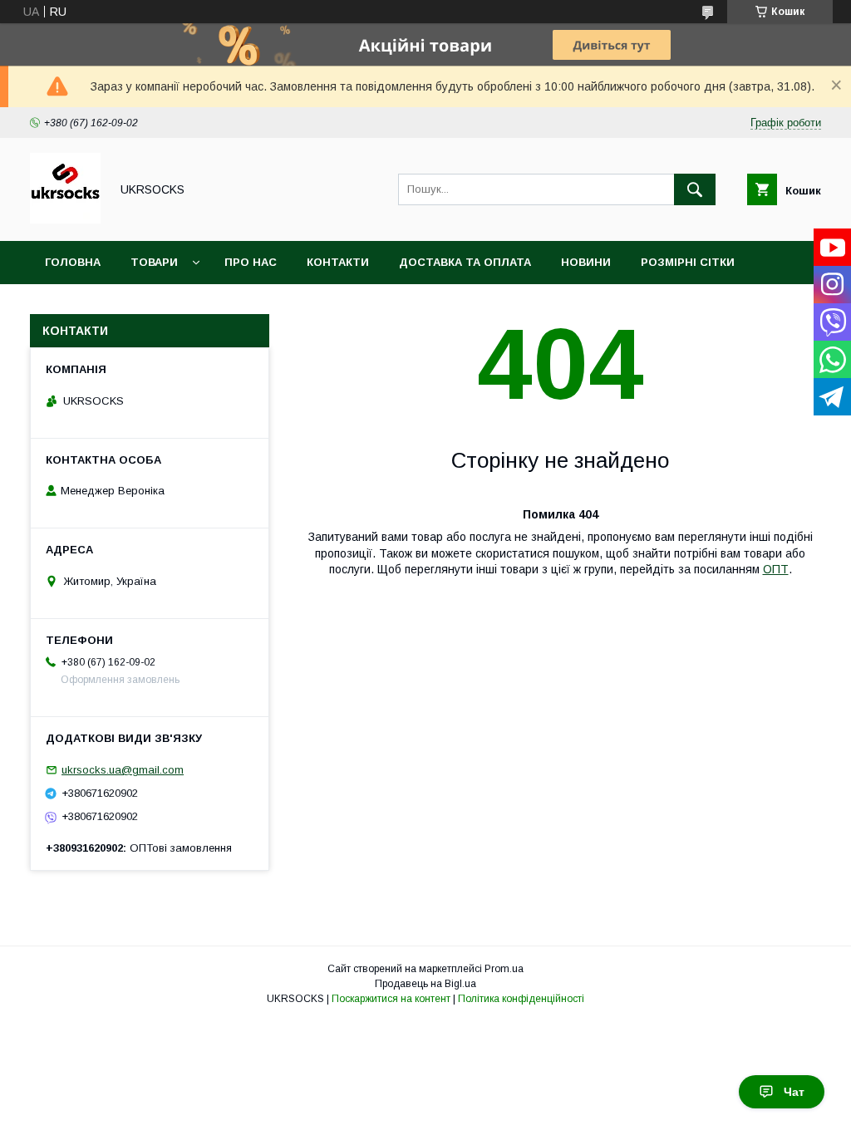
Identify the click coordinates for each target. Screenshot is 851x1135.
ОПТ (776, 569)
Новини (586, 262)
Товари (154, 262)
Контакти (338, 262)
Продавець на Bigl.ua (425, 984)
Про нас (250, 262)
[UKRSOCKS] (65, 219)
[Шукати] (695, 189)
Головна (73, 262)
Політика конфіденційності (521, 999)
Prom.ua (504, 969)
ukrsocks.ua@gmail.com (122, 770)
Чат (794, 1091)
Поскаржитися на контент (391, 999)
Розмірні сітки (688, 262)
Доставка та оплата (465, 262)
